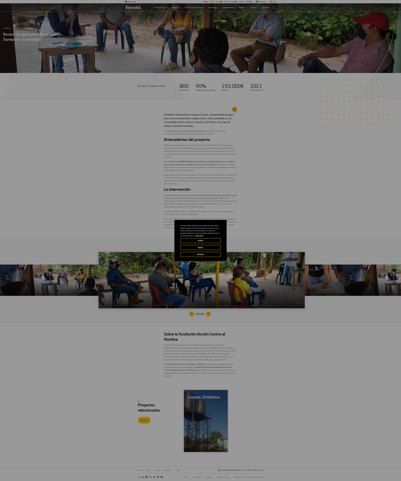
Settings (200, 254)
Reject (200, 247)
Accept (200, 241)
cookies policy (199, 236)
